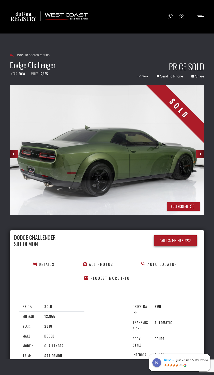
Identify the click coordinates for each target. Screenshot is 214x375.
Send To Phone (171, 76)
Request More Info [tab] (110, 278)
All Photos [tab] (101, 264)
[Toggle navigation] (199, 14)
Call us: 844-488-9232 (175, 240)
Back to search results (33, 55)
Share (199, 76)
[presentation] (14, 154)
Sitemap (68, 366)
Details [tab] (47, 264)
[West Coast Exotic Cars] (49, 17)
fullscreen (179, 206)
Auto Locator (162, 264)
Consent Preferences (43, 366)
